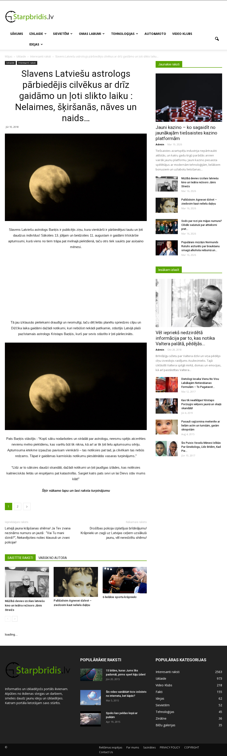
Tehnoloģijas (123, 34)
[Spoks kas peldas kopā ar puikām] (90, 719)
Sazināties (149, 747)
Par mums (132, 747)
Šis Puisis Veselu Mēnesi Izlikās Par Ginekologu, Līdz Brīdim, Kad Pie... (201, 446)
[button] (216, 39)
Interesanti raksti (27, 62)
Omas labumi (90, 34)
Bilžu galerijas (165, 725)
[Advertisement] (141, 16)
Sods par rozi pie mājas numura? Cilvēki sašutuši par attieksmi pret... (201, 225)
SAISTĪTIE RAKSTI (20, 558)
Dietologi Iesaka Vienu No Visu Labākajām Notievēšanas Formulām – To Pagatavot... (200, 383)
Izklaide (36, 34)
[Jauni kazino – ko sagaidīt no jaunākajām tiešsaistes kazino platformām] (189, 97)
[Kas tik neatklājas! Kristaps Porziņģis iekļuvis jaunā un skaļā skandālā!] (167, 406)
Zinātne (161, 718)
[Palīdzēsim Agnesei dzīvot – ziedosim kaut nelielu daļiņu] (76, 582)
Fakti (159, 692)
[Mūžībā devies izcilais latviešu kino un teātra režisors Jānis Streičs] (27, 582)
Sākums (16, 34)
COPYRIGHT (191, 747)
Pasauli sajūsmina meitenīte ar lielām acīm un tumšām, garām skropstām (200, 425)
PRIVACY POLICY (170, 747)
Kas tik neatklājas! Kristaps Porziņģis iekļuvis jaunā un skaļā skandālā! (201, 404)
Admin (160, 144)
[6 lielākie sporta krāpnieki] (125, 580)
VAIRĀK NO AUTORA (52, 558)
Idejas (34, 44)
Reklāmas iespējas (110, 747)
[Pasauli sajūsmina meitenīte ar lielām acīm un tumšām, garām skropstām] (167, 427)
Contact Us (106, 752)
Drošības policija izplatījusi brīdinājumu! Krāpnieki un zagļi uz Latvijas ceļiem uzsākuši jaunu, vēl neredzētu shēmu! (114, 533)
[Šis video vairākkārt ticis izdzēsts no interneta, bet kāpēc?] (90, 697)
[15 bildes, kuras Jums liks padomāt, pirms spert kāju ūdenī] (91, 675)
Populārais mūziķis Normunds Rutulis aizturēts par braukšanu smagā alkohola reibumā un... (200, 246)
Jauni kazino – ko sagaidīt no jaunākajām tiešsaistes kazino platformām (186, 133)
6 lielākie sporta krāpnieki (119, 597)
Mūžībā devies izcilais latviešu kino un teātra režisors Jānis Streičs (25, 605)
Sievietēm (61, 34)
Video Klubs (182, 34)
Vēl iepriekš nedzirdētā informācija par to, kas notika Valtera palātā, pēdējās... (185, 338)
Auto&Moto (155, 34)
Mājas (8, 56)
